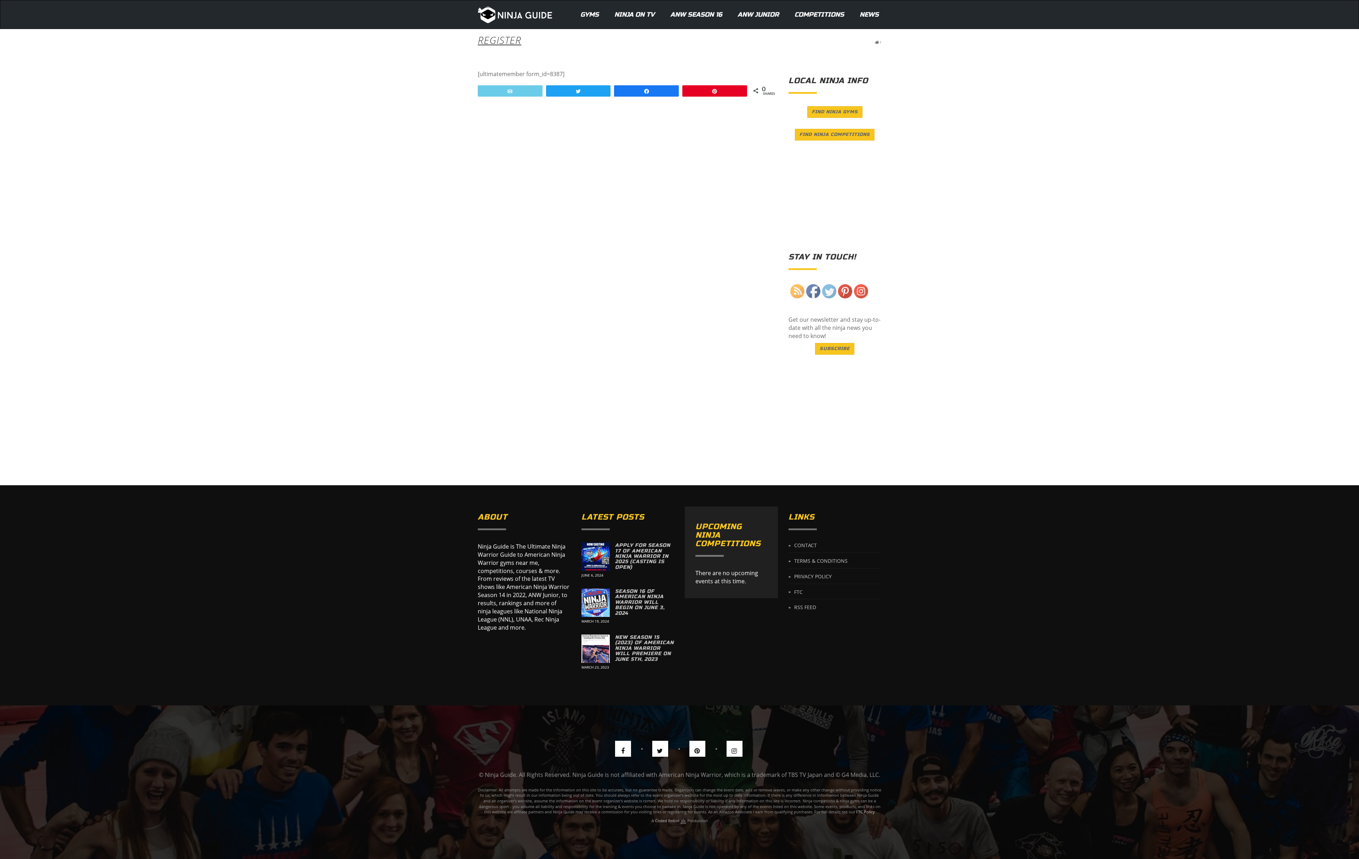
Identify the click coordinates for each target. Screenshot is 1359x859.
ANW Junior (758, 14)
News (869, 14)
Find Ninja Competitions (834, 134)
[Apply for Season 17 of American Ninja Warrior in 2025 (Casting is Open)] (595, 557)
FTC (798, 591)
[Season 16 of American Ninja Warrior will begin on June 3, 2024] (595, 603)
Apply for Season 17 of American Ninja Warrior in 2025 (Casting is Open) (642, 556)
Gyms (589, 14)
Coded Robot (668, 820)
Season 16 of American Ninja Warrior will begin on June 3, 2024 (640, 602)
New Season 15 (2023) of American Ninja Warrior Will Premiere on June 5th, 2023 (644, 648)
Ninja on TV (634, 14)
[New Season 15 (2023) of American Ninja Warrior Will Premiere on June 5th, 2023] (595, 649)
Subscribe (835, 348)
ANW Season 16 (696, 14)
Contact (805, 545)
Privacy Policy (813, 576)
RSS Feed (805, 607)
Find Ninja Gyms (835, 112)
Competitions (819, 14)
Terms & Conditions (821, 560)
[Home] (515, 14)
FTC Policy (865, 811)
